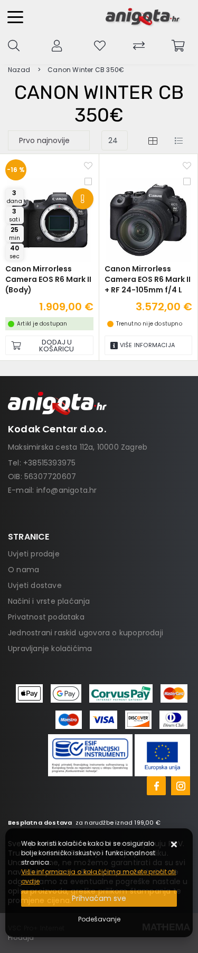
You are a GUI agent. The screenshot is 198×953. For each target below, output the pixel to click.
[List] (178, 140)
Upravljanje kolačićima (50, 648)
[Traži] (14, 45)
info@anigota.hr (66, 490)
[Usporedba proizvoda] (88, 180)
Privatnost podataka (46, 617)
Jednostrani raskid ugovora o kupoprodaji (85, 632)
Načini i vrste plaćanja (49, 601)
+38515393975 (49, 463)
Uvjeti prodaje (34, 554)
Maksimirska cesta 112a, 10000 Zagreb (77, 447)
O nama (23, 569)
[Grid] (152, 140)
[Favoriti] (88, 164)
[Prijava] (57, 45)
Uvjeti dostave (35, 585)
